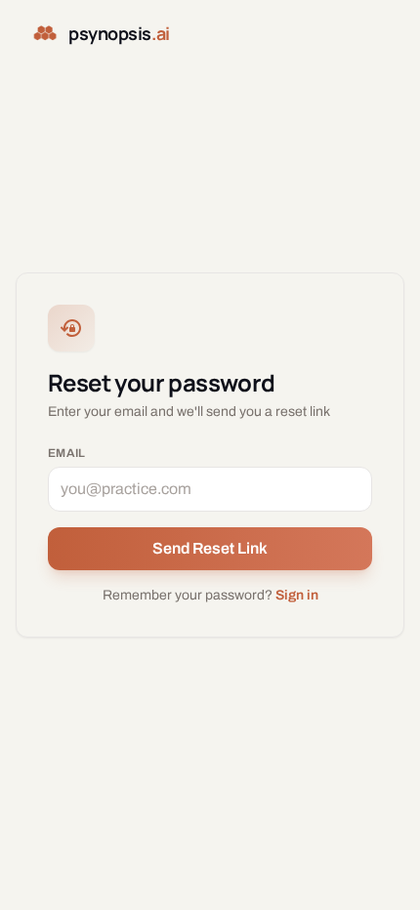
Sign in (296, 595)
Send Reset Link (210, 548)
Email (67, 453)
